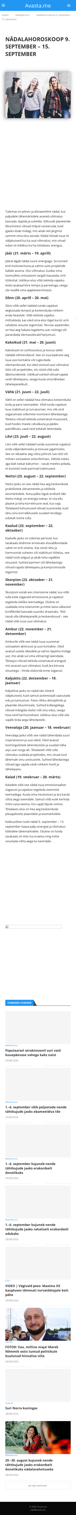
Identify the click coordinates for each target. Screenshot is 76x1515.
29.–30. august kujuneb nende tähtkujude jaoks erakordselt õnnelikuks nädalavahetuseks (29, 1464)
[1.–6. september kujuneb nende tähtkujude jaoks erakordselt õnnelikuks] (38, 1141)
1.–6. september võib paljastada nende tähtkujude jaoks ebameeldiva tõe (36, 1109)
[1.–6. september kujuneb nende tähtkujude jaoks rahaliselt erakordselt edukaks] (38, 1201)
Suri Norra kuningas (21, 1408)
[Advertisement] (38, 170)
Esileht (5, 15)
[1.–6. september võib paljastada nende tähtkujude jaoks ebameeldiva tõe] (38, 1084)
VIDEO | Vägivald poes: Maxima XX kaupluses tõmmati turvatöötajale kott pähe (36, 1290)
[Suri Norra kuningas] (38, 1385)
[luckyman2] (33, 927)
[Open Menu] (68, 5)
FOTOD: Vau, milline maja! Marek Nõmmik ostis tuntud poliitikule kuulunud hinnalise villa (31, 1351)
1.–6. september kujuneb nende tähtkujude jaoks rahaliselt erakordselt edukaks (37, 1229)
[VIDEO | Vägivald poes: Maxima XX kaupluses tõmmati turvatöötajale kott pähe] (38, 1263)
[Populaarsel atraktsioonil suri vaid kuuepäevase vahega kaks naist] (38, 1027)
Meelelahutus (22, 15)
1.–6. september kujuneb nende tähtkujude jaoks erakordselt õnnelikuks (30, 1168)
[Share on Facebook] (37, 1066)
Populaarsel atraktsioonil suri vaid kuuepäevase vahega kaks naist (33, 1052)
